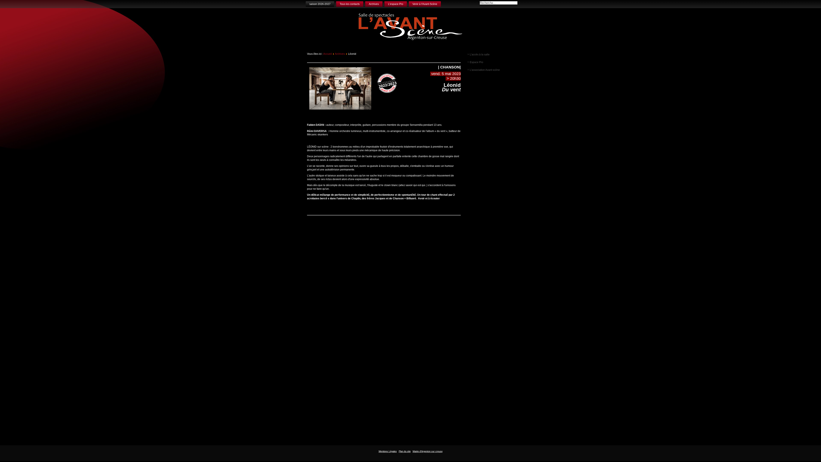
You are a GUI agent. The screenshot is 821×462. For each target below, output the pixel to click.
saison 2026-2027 (320, 4)
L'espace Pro (395, 4)
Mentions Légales (388, 451)
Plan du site (405, 451)
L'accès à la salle (480, 54)
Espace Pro (476, 62)
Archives (374, 4)
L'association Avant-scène (485, 69)
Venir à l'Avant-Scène (424, 4)
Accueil (327, 53)
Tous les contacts (350, 4)
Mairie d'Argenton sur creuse (428, 451)
